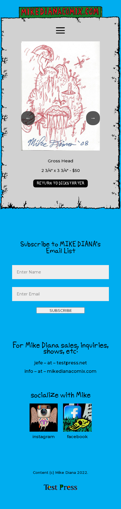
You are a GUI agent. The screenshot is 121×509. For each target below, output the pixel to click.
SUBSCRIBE (61, 310)
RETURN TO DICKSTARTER (60, 183)
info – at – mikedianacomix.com (60, 371)
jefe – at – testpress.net (60, 363)
